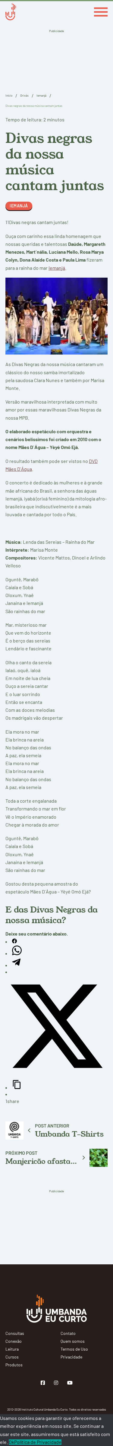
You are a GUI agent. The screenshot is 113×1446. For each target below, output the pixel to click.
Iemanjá (41, 95)
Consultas (14, 1333)
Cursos (12, 1357)
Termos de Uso (74, 1349)
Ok (11, 1442)
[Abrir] (101, 12)
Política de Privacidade (37, 1442)
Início (8, 95)
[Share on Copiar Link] (17, 1087)
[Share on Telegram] (16, 965)
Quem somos (73, 1341)
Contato (68, 1333)
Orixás (24, 95)
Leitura (12, 1349)
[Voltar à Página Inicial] (10, 12)
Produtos (14, 1364)
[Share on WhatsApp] (17, 953)
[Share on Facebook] (14, 941)
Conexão (13, 1341)
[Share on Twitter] (56, 1075)
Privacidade (71, 1357)
